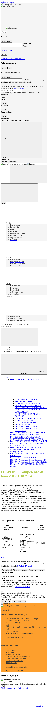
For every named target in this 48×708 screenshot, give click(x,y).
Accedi (4, 32)
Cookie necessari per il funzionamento (15, 593)
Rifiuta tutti (20, 570)
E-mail (25, 80)
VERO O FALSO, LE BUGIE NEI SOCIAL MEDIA (28, 411)
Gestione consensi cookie (15, 665)
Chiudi (4, 103)
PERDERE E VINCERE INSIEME (28, 418)
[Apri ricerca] (28, 174)
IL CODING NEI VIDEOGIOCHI (28, 404)
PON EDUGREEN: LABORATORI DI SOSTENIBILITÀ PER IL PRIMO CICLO (26, 438)
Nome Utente (28, 44)
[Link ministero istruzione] (11, 4)
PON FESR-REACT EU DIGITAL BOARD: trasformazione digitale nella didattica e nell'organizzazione (27, 449)
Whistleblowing (11, 663)
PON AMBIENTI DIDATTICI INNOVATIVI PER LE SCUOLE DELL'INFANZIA (27, 434)
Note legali (10, 652)
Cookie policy (11, 650)
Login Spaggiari (18, 88)
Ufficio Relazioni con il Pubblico (18, 656)
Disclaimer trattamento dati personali (14, 688)
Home (8, 347)
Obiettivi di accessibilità (14, 661)
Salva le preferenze (19, 601)
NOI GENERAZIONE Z (24, 401)
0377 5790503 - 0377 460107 (20, 621)
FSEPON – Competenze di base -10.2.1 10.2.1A (28, 460)
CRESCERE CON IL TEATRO (27, 429)
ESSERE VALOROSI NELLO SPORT (30, 420)
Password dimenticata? (9, 50)
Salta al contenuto (7, 2)
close (3, 203)
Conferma (12, 162)
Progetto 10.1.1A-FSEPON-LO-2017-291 (25, 458)
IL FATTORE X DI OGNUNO (26, 399)
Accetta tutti (36, 570)
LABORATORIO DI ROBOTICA (28, 406)
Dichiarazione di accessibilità (16, 659)
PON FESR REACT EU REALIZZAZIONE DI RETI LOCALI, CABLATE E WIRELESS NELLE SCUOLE (28, 443)
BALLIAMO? (20, 431)
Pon (7, 349)
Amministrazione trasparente (16, 667)
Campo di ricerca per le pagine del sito (15, 324)
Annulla (4, 162)
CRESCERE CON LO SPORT (26, 426)
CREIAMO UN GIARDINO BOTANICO (31, 408)
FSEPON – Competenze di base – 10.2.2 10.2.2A (28, 462)
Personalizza (6, 570)
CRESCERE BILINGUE (24, 424)
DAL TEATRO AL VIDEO (25, 422)
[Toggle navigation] (19, 192)
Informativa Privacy (13, 654)
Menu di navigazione (32, 372)
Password (26, 46)
